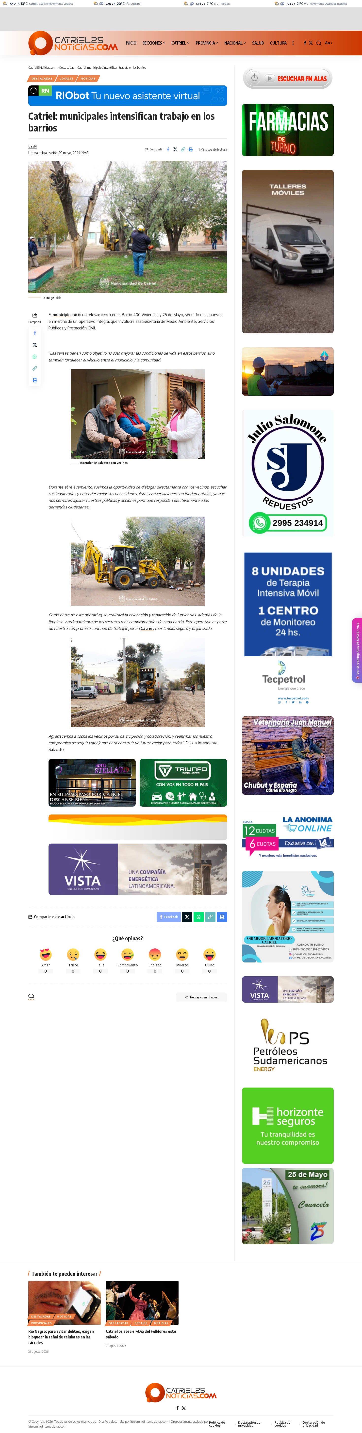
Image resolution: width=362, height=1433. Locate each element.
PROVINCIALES (41, 1323)
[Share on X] (175, 149)
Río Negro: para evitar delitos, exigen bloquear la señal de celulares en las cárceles (61, 1337)
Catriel (147, 628)
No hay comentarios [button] (203, 997)
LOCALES (66, 78)
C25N (32, 146)
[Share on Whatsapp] (35, 356)
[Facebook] (305, 43)
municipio (62, 314)
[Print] (190, 149)
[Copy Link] (183, 149)
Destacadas (42, 78)
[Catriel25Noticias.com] (73, 43)
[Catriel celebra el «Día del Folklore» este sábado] (142, 1303)
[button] (293, 43)
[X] (311, 43)
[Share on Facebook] (168, 149)
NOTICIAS (88, 78)
